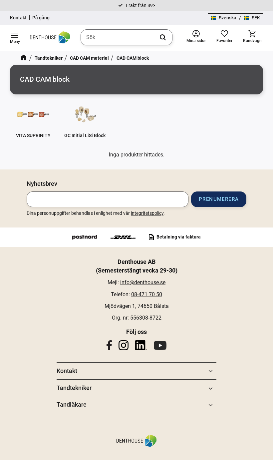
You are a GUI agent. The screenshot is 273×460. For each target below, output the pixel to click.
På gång (41, 17)
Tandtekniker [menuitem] (74, 387)
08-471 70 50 (146, 294)
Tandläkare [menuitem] (72, 404)
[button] (14, 37)
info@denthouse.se (142, 282)
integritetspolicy (147, 213)
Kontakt (18, 17)
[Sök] (162, 37)
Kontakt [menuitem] (67, 370)
